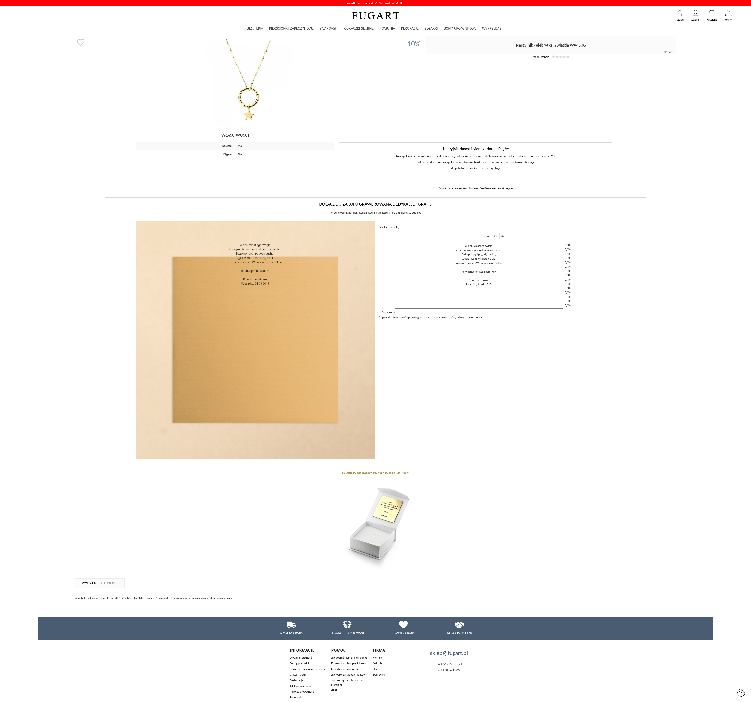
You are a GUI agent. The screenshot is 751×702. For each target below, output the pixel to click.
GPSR (334, 690)
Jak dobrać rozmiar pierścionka (349, 657)
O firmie (377, 663)
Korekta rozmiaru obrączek (347, 669)
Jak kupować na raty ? (303, 686)
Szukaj (680, 13)
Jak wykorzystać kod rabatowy (349, 674)
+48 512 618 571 (449, 664)
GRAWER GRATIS (403, 633)
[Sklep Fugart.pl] (375, 15)
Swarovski (379, 674)
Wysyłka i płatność (301, 657)
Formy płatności (299, 663)
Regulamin (296, 697)
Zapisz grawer (389, 312)
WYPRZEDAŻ (491, 28)
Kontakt (377, 657)
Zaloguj (695, 13)
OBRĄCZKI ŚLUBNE (359, 28)
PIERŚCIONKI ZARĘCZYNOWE (291, 28)
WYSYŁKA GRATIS (291, 633)
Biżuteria (255, 28)
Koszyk (728, 13)
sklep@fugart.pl (449, 653)
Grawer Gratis (298, 674)
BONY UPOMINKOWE (460, 28)
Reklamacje (296, 680)
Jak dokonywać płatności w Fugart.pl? (347, 682)
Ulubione (712, 13)
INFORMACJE (302, 650)
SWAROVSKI (328, 28)
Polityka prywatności (302, 691)
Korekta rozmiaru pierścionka (348, 663)
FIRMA (379, 650)
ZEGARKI (431, 28)
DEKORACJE (410, 28)
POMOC (338, 650)
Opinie (376, 669)
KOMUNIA (387, 28)
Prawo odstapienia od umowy (307, 669)
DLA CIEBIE (99, 583)
